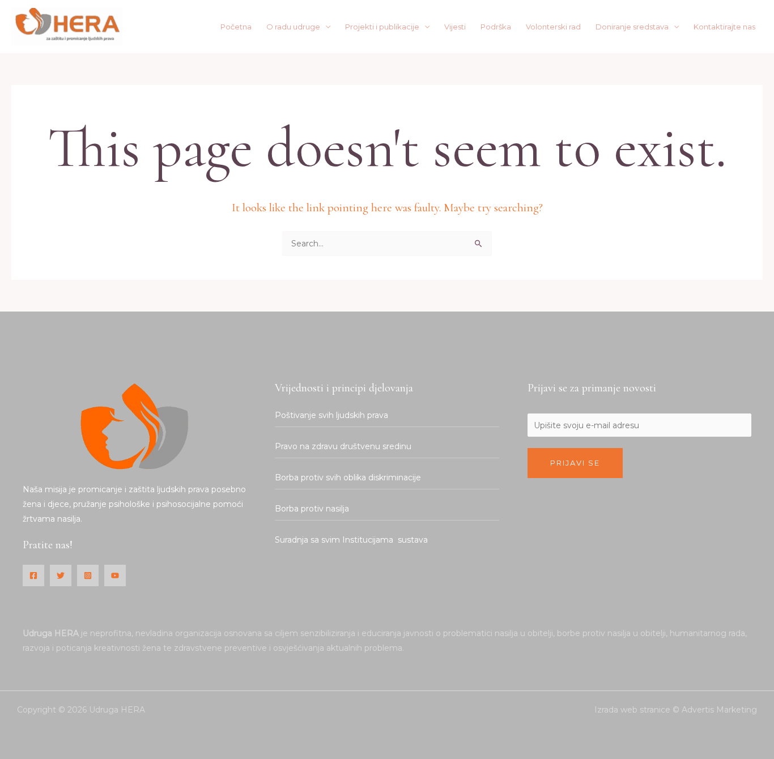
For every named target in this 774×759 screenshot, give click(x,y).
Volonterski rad (553, 26)
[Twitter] (60, 575)
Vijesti (455, 26)
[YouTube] (115, 575)
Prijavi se (575, 462)
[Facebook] (33, 575)
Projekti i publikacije (382, 26)
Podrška (495, 26)
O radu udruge (293, 26)
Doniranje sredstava (632, 26)
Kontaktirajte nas (724, 26)
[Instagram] (88, 575)
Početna (236, 26)
